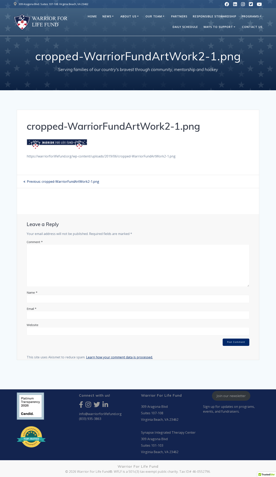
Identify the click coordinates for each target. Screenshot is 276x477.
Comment (35, 242)
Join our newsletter (231, 396)
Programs (250, 16)
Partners (179, 16)
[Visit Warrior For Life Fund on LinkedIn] (105, 406)
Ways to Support (218, 27)
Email (31, 309)
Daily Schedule (185, 27)
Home (92, 16)
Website (32, 325)
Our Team (153, 16)
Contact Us (252, 27)
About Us (128, 16)
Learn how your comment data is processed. (119, 357)
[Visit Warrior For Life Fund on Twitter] (97, 406)
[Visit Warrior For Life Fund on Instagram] (88, 406)
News (106, 16)
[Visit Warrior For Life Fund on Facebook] (81, 406)
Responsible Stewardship (214, 16)
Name (32, 292)
